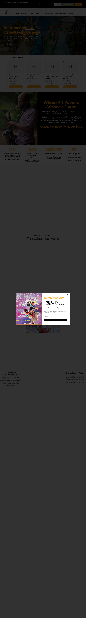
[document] (43, 309)
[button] (68, 294)
